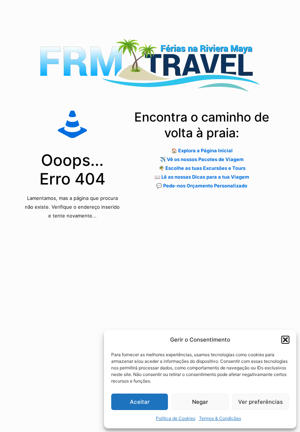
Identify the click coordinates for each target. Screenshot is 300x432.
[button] (285, 339)
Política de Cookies (175, 418)
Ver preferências (260, 401)
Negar (200, 401)
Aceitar (140, 401)
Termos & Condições (220, 418)
